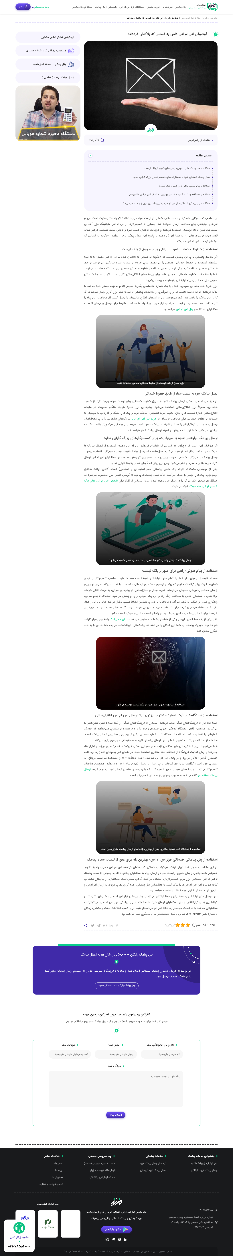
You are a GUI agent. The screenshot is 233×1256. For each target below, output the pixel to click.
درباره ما (59, 1170)
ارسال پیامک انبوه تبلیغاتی (204, 1170)
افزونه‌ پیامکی (153, 7)
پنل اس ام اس (210, 18)
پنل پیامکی (180, 7)
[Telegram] (113, 1239)
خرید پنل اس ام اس (144, 418)
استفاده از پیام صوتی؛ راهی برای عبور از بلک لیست (184, 186)
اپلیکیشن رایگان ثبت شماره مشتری (46, 50)
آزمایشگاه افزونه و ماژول (102, 1170)
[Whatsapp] (105, 926)
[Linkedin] (125, 1239)
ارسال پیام (116, 1115)
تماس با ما (58, 1163)
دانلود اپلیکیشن (113, 1229)
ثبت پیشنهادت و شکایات (51, 1184)
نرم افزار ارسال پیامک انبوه (204, 1163)
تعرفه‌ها (169, 7)
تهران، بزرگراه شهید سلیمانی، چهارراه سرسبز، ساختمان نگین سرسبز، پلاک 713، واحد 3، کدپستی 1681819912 (191, 1222)
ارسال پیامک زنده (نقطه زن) (58, 77)
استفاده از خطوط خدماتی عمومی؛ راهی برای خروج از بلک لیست (177, 168)
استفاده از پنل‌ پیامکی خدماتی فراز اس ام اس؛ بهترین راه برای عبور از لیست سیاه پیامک (166, 203)
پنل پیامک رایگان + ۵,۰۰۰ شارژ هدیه (116, 985)
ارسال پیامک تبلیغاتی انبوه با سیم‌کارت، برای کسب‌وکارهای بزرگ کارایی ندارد (171, 177)
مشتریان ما (57, 1177)
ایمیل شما (114, 1045)
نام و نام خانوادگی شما (160, 1045)
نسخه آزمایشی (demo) (102, 1177)
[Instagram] (107, 1239)
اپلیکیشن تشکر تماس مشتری (57, 37)
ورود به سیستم (41, 7)
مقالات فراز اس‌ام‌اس (191, 18)
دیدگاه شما (114, 1066)
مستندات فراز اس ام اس (131, 7)
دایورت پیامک (118, 619)
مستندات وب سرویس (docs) (99, 1163)
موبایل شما (68, 1045)
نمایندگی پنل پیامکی (82, 7)
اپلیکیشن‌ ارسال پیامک (106, 7)
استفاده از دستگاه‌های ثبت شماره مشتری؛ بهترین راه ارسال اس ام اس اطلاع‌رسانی (169, 195)
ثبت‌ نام (23, 7)
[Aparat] (120, 1240)
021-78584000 (205, 1210)
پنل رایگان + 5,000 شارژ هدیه (49, 64)
